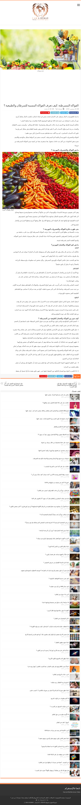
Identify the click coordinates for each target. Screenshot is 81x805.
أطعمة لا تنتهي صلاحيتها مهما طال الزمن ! (58, 610)
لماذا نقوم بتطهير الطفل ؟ (62, 642)
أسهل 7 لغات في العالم (63, 722)
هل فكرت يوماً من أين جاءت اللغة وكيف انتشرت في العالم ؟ (53, 490)
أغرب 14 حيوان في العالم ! (62, 594)
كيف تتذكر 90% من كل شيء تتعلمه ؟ (59, 586)
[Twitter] (44, 800)
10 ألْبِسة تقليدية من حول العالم (60, 714)
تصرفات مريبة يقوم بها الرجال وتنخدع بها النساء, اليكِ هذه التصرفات (51, 458)
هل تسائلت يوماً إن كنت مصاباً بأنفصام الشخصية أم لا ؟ (54, 514)
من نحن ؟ (13, 797)
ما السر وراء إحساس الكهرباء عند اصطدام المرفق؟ (55, 746)
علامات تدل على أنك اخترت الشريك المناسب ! (56, 466)
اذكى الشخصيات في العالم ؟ (61, 618)
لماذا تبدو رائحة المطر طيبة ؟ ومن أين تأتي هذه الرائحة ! (54, 530)
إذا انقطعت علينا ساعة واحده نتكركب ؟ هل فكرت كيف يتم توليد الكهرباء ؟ (49, 626)
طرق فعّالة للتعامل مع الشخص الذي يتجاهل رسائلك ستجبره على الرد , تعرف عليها (47, 410)
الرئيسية (68, 797)
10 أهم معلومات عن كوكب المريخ (60, 698)
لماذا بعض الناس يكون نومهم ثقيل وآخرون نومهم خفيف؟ (53, 738)
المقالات (51, 797)
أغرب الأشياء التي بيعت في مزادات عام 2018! (57, 730)
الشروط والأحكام (33, 797)
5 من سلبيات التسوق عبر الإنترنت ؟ (59, 706)
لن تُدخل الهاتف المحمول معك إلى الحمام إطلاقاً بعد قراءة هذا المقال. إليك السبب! (67, 385)
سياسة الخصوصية (60, 797)
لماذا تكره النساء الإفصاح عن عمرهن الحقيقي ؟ (56, 562)
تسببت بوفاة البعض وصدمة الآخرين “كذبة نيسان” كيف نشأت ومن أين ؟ (50, 474)
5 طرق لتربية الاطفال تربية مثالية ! (60, 682)
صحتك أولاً (59, 109)
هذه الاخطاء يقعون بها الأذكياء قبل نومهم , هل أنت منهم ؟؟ (53, 434)
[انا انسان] (40, 11)
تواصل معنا (25, 797)
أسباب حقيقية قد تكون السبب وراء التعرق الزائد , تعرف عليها (53, 418)
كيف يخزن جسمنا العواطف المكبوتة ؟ (59, 578)
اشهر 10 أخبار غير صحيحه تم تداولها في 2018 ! (56, 482)
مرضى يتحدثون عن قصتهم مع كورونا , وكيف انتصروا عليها (54, 450)
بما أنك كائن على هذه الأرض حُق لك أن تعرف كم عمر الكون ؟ (52, 650)
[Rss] (47, 800)
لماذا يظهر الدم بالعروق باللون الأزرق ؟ (58, 658)
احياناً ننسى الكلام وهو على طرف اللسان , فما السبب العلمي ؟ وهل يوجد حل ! (48, 666)
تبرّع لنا (19, 797)
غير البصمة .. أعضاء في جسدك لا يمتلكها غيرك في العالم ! (53, 762)
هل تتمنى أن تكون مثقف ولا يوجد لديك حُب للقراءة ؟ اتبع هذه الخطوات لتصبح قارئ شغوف (45, 570)
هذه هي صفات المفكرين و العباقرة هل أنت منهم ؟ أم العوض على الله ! (50, 498)
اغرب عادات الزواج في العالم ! (61, 674)
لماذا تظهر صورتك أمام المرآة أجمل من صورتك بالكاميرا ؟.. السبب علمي (49, 690)
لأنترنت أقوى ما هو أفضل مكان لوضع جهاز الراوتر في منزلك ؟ (52, 538)
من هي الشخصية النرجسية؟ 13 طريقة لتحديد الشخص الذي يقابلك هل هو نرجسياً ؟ (47, 522)
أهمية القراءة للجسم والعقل (61, 426)
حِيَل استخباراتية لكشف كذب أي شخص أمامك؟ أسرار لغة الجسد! (13, 384)
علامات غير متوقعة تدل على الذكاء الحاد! (58, 754)
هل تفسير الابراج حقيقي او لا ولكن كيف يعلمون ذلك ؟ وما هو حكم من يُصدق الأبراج (47, 634)
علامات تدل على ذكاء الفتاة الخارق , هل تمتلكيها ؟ (56, 402)
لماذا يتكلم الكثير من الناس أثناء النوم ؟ (58, 546)
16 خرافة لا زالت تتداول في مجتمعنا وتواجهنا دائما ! (55, 602)
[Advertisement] (40, 89)
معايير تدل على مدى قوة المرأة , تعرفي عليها (57, 395)
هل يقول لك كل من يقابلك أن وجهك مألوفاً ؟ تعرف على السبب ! (52, 770)
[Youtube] (42, 800)
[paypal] (36, 800)
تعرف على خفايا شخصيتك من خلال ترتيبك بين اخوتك (55, 442)
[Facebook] (45, 800)
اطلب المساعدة (44, 797)
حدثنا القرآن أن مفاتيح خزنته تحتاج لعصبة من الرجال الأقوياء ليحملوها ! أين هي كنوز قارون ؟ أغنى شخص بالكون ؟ (39, 506)
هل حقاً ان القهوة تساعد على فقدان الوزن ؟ (57, 554)
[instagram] (38, 800)
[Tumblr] (40, 800)
